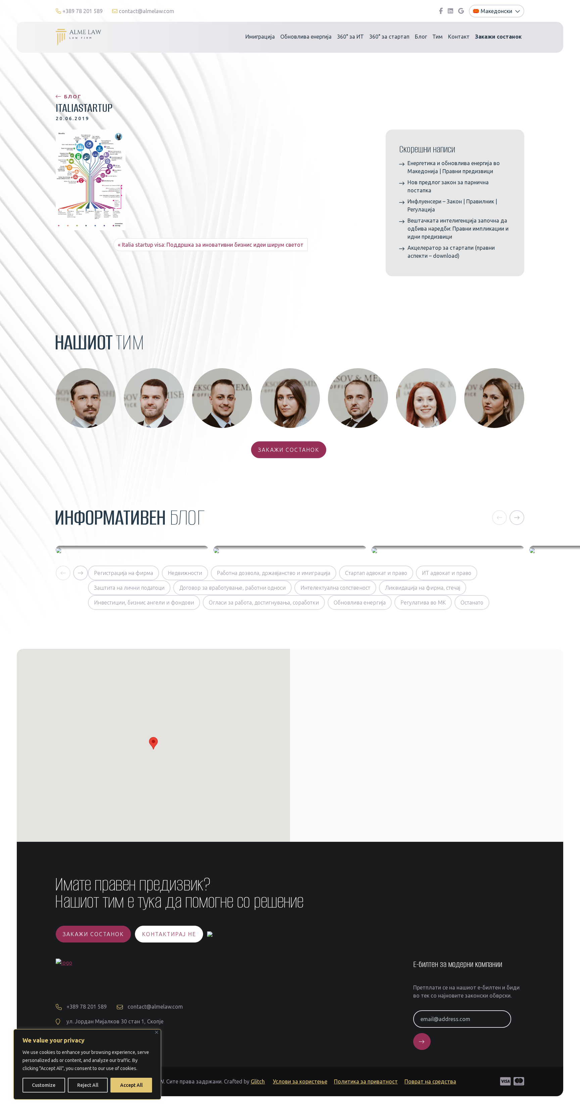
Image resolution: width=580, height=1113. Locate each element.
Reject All (87, 1085)
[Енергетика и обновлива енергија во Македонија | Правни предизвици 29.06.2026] (132, 550)
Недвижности (185, 573)
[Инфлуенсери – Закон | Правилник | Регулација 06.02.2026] (448, 550)
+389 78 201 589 (82, 11)
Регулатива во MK (423, 602)
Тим (437, 37)
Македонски (497, 11)
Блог (421, 37)
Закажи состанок (288, 450)
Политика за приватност (366, 1081)
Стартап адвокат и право (376, 573)
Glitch (258, 1081)
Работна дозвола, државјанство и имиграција (273, 573)
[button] (499, 517)
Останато (472, 602)
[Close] (156, 1032)
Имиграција (260, 37)
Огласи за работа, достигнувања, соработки (264, 602)
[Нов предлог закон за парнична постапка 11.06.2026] (289, 550)
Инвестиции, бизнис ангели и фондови (144, 602)
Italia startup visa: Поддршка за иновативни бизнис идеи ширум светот (212, 245)
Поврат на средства (430, 1081)
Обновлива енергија (306, 37)
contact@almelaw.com (145, 11)
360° (350, 37)
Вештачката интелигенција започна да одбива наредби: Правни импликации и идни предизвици (458, 228)
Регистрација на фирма (123, 573)
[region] (87, 1064)
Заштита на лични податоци (129, 588)
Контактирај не (169, 934)
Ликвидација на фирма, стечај (422, 588)
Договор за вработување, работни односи (232, 588)
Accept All (131, 1085)
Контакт (459, 37)
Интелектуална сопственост (335, 588)
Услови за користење (300, 1081)
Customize (43, 1085)
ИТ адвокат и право (446, 573)
